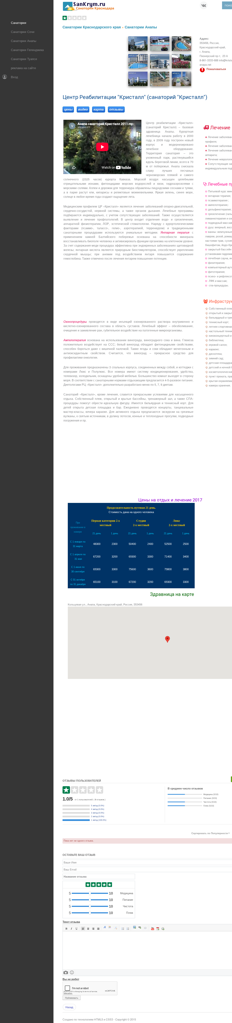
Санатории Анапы (23, 40)
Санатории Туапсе (24, 58)
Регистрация (13, 107)
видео (83, 109)
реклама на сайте (23, 67)
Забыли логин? (14, 103)
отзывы (116, 109)
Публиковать (71, 997)
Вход (14, 77)
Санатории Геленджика (27, 49)
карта (99, 109)
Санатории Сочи (22, 31)
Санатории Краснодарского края (92, 26)
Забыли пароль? (15, 99)
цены (68, 109)
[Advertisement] (93, 61)
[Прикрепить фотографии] (66, 973)
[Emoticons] (72, 973)
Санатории (18, 22)
